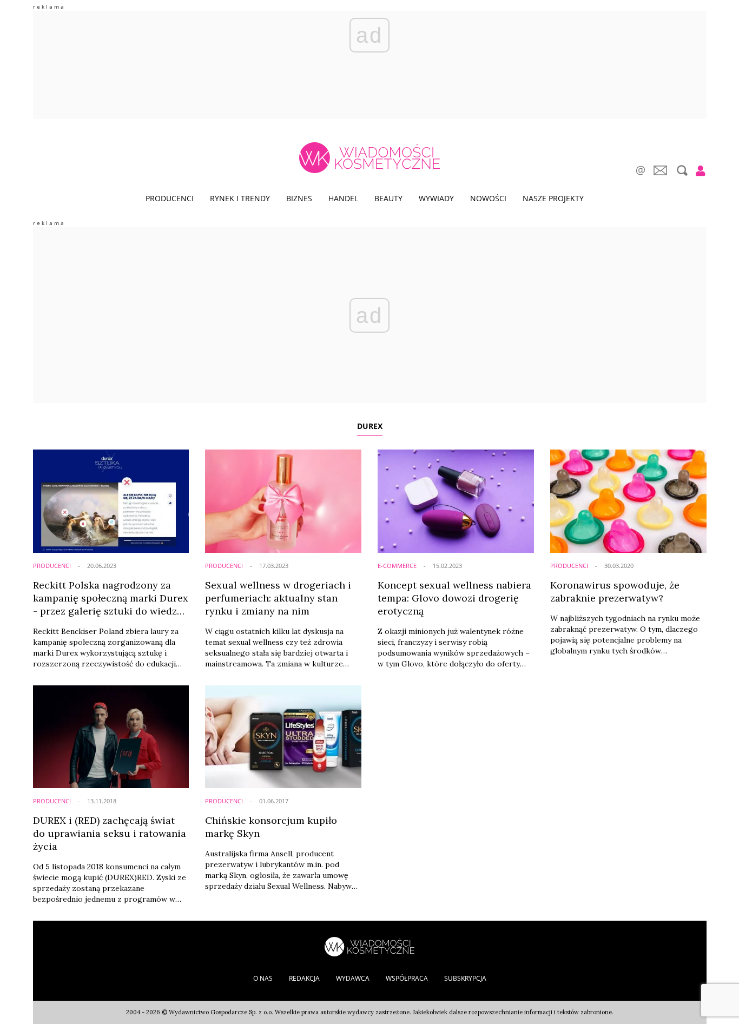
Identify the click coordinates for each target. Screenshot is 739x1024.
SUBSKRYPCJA (465, 978)
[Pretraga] (680, 170)
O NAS (263, 978)
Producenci (170, 198)
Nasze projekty (553, 198)
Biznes (299, 198)
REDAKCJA (304, 978)
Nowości (488, 198)
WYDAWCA (353, 978)
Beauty (388, 198)
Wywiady (436, 198)
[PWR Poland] (369, 946)
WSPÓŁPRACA (407, 978)
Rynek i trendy (240, 198)
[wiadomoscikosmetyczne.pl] (369, 157)
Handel (343, 198)
